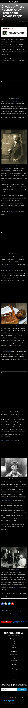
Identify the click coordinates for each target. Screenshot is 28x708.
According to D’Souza (7, 440)
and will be (17, 587)
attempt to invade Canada (18, 101)
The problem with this (7, 500)
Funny (14, 643)
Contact (14, 671)
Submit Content (14, 677)
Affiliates (14, 679)
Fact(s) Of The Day (14, 654)
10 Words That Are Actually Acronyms (20, 622)
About (14, 667)
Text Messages (14, 660)
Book (14, 656)
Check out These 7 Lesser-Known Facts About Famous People (17, 33)
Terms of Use (14, 675)
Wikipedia (26, 21)
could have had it (6, 267)
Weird (14, 641)
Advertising (14, 669)
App (14, 658)
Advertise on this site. (8, 703)
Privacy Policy (14, 673)
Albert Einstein (5, 168)
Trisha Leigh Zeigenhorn (8, 18)
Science (14, 645)
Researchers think (6, 351)
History (14, 647)
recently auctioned (14, 212)
